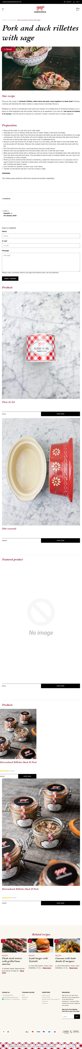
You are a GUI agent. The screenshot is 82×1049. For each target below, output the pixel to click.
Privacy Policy (46, 997)
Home (4, 20)
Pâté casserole (9, 529)
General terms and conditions (51, 999)
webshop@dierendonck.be (11, 2)
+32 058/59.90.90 (7, 995)
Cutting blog (11, 20)
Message (5, 250)
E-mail (4, 241)
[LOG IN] (73, 2)
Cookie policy (46, 995)
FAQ (23, 995)
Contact (24, 999)
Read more (47, 968)
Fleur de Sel (8, 402)
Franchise (45, 1001)
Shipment (25, 997)
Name (4, 231)
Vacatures (45, 1003)
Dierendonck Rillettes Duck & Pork (18, 762)
